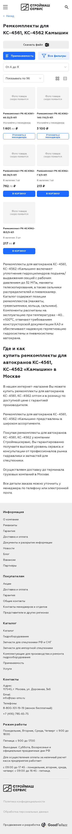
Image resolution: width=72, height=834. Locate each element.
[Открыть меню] (5, 7)
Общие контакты (14, 601)
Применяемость (22, 56)
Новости (8, 548)
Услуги (7, 668)
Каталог (8, 630)
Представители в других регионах (26, 612)
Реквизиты (10, 525)
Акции (7, 583)
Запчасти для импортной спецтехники (28, 648)
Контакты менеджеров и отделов (25, 606)
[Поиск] (66, 7)
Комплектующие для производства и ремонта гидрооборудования (33, 655)
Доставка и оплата (15, 536)
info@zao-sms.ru (14, 698)
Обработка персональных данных (26, 811)
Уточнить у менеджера (19, 136)
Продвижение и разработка (21, 824)
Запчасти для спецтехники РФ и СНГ (27, 642)
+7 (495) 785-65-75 (16, 713)
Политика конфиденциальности (24, 801)
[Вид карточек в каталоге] (57, 78)
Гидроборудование (16, 636)
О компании (11, 519)
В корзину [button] (19, 193)
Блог (6, 554)
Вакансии (9, 560)
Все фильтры (57, 56)
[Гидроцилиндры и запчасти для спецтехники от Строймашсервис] (36, 7)
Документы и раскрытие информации (27, 542)
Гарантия (9, 531)
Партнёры (10, 565)
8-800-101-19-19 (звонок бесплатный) (27, 708)
